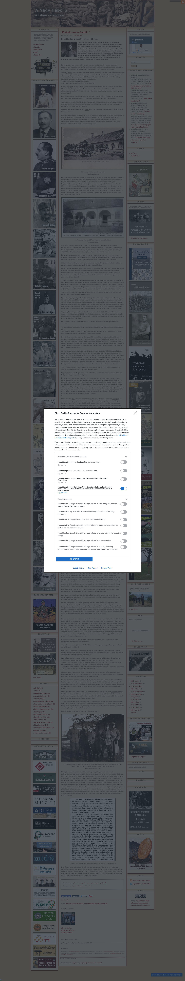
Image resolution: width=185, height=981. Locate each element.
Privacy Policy (106, 568)
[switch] (123, 462)
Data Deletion (78, 568)
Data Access (92, 568)
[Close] (136, 413)
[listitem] (92, 456)
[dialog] (92, 491)
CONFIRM (74, 559)
